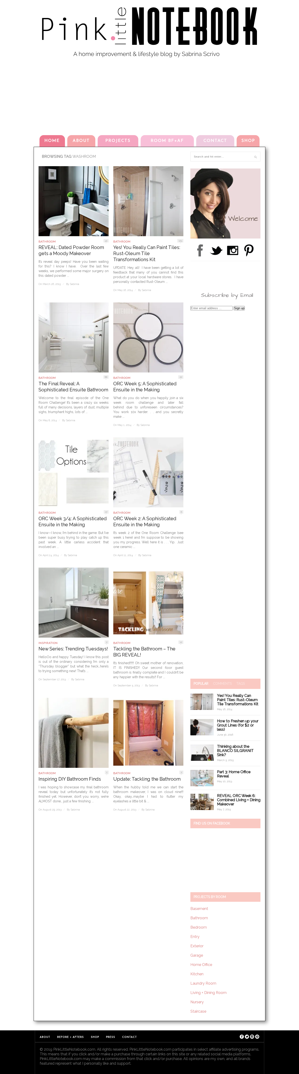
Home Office (201, 964)
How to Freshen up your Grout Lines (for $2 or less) (237, 725)
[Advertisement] (149, 95)
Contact (215, 141)
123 (180, 240)
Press (110, 1037)
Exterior (196, 946)
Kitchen (196, 974)
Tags (240, 683)
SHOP (248, 141)
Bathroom (47, 241)
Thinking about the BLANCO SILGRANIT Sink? (235, 750)
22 (181, 377)
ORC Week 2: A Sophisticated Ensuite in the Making (144, 521)
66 (106, 377)
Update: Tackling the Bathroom (147, 779)
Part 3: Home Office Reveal (233, 774)
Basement (199, 908)
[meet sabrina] (225, 237)
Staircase (198, 1011)
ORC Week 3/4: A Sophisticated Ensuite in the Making (73, 521)
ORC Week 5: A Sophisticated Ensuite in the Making (145, 387)
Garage (196, 955)
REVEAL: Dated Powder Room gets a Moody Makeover (71, 250)
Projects (118, 141)
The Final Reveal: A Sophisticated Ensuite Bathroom (73, 387)
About (81, 141)
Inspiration (48, 643)
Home (52, 141)
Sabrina (74, 284)
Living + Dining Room (208, 992)
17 (106, 512)
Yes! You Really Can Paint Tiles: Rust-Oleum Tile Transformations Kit (146, 253)
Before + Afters (70, 1037)
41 (106, 240)
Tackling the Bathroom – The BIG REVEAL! (144, 652)
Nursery (197, 1002)
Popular (201, 683)
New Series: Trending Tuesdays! (73, 649)
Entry (194, 936)
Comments (222, 683)
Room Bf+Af (167, 141)
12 (181, 642)
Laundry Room (203, 983)
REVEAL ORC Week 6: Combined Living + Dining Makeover (238, 799)
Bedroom (198, 927)
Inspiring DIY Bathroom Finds (70, 779)
